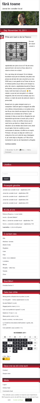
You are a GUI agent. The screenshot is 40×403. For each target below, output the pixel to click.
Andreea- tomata (8, 241)
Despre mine (6, 373)
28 (5, 351)
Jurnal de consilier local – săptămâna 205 (15, 203)
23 (15, 348)
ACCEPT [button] (28, 400)
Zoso (4, 274)
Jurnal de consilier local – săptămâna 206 (15, 200)
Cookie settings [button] (18, 400)
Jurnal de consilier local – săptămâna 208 (15, 193)
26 (30, 348)
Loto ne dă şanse (16, 227)
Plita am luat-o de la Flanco (18, 37)
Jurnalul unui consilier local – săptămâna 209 (16, 190)
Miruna (5, 264)
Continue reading (10, 144)
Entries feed (6, 388)
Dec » (9, 356)
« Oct (4, 356)
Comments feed (8, 391)
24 (20, 348)
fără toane (11, 4)
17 (20, 345)
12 (30, 343)
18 (25, 345)
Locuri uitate (18, 214)
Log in (5, 384)
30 (15, 351)
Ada (4, 238)
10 (20, 343)
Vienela (5, 271)
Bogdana (5, 248)
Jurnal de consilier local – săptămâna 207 (15, 196)
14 (5, 345)
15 (10, 345)
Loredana (6, 261)
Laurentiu (6, 227)
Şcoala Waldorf (12, 217)
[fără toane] (20, 18)
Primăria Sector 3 (8, 285)
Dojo (4, 255)
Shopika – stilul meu (9, 268)
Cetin (4, 251)
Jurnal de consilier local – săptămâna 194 (20, 220)
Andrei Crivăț (7, 245)
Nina (23, 150)
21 (5, 348)
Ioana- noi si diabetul (9, 258)
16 (15, 345)
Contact (5, 370)
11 (25, 343)
